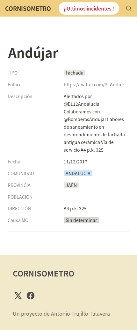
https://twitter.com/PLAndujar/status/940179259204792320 (95, 84)
